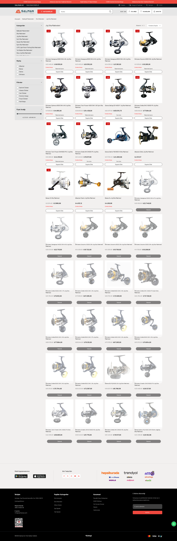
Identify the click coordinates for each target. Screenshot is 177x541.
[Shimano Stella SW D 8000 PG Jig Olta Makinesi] (89, 135)
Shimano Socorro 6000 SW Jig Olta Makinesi (148, 59)
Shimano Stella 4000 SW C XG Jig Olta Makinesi (116, 338)
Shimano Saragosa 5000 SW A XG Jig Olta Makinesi (58, 60)
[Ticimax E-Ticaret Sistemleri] (88, 536)
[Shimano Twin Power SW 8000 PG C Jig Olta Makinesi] (59, 135)
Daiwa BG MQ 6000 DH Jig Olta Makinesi (117, 383)
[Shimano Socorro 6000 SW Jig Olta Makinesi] (148, 43)
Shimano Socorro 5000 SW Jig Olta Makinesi (148, 244)
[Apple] (24, 476)
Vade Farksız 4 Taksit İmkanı (85, 2)
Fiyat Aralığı (21, 109)
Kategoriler (21, 25)
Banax (21, 69)
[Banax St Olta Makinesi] (59, 182)
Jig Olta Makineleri (22, 36)
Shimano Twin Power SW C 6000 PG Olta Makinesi (58, 430)
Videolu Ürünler (23, 90)
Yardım (123, 5)
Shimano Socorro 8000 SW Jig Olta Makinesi (118, 244)
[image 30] (19, 522)
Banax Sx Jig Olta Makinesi (113, 198)
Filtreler (19, 82)
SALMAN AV (19, 5)
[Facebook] (64, 476)
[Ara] (110, 12)
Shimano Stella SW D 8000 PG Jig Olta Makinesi (86, 152)
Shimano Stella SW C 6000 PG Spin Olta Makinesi (146, 291)
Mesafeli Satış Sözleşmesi (100, 498)
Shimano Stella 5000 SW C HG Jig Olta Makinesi (146, 338)
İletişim (151, 5)
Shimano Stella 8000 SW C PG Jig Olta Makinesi (86, 338)
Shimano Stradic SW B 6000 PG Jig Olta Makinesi (147, 384)
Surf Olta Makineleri (22, 39)
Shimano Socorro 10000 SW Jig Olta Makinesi (89, 244)
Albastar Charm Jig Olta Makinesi (85, 198)
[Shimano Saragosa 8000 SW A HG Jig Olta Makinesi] (119, 43)
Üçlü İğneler (57, 508)
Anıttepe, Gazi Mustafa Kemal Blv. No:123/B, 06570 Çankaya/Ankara (29, 499)
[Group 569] (155, 536)
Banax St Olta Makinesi (53, 198)
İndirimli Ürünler (24, 87)
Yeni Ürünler (22, 93)
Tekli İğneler (57, 512)
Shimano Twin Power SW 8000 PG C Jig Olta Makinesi (59, 152)
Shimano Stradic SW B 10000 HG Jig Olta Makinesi (87, 430)
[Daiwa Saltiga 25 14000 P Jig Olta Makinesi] (119, 89)
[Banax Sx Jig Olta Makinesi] (119, 182)
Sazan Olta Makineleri (23, 42)
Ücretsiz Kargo (23, 96)
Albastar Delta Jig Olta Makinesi (144, 152)
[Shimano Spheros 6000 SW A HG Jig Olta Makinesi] (59, 89)
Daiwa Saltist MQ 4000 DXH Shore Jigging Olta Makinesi (147, 430)
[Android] (42, 476)
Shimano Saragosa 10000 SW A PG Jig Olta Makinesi (148, 199)
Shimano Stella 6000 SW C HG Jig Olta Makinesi (116, 291)
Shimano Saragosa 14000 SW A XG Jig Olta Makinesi (59, 245)
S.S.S (160, 5)
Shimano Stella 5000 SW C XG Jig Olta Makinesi (57, 384)
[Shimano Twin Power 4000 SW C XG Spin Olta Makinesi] (89, 89)
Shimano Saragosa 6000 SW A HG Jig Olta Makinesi (88, 60)
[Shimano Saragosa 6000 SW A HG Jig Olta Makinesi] (89, 43)
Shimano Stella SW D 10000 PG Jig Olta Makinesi (146, 106)
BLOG (121, 11)
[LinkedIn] (78, 476)
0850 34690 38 (19, 507)
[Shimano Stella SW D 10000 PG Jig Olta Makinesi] (148, 89)
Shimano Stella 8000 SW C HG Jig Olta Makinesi (57, 338)
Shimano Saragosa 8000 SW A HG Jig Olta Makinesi (117, 60)
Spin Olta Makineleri (22, 44)
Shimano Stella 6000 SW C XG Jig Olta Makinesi (86, 384)
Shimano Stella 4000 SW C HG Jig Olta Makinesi (86, 291)
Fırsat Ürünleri (23, 99)
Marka (19, 61)
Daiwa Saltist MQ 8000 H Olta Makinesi (116, 152)
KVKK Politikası (97, 501)
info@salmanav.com (21, 513)
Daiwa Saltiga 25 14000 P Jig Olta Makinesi (118, 105)
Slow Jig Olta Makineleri (24, 53)
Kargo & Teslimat (137, 5)
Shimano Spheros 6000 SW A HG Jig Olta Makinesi (58, 106)
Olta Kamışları (58, 498)
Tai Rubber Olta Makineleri (24, 50)
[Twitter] (67, 476)
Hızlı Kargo (22, 101)
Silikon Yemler (58, 505)
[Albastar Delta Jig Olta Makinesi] (148, 135)
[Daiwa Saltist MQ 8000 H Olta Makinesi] (119, 135)
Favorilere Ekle (71, 31)
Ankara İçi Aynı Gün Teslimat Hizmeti (57, 2)
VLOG (125, 11)
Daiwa (21, 71)
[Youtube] (75, 476)
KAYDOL (147, 512)
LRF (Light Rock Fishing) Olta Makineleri (29, 47)
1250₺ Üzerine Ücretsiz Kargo (29, 2)
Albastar (21, 66)
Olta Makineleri (21, 33)
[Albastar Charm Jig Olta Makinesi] (89, 182)
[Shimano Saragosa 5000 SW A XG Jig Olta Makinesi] (59, 43)
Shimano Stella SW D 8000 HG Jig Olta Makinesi (116, 430)
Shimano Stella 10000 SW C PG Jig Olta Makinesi (57, 291)
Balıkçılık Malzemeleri (23, 31)
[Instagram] (71, 476)
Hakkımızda (96, 510)
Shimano (22, 74)
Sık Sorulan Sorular (98, 504)
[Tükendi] (148, 183)
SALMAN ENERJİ (32, 5)
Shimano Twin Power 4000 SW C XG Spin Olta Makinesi (89, 106)
